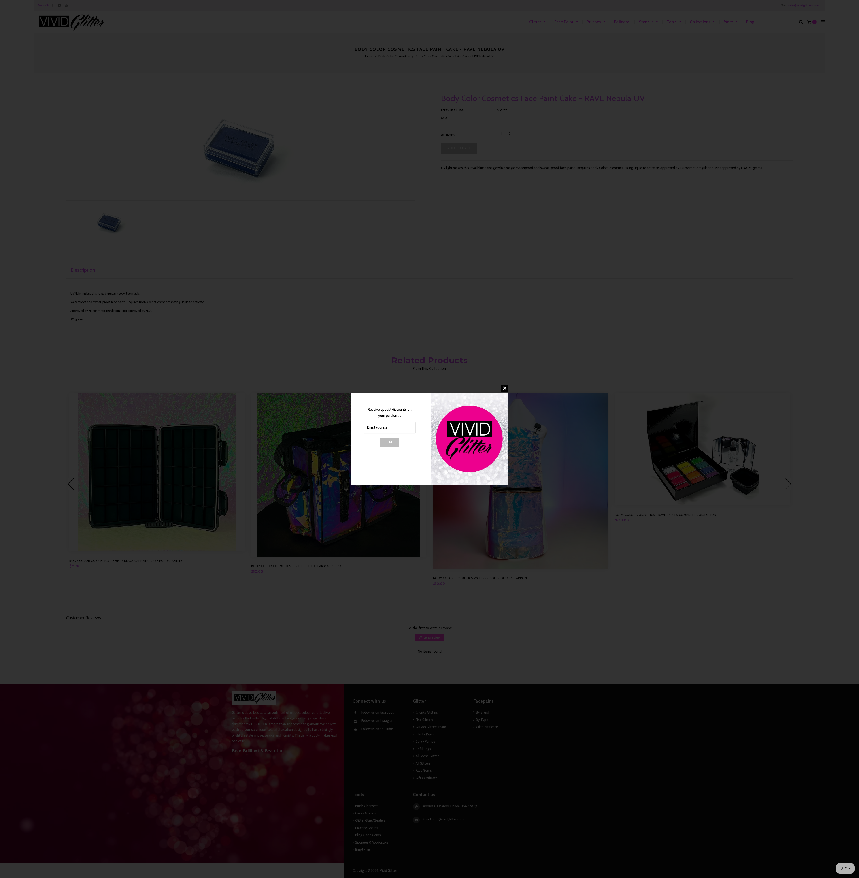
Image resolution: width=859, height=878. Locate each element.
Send (389, 442)
